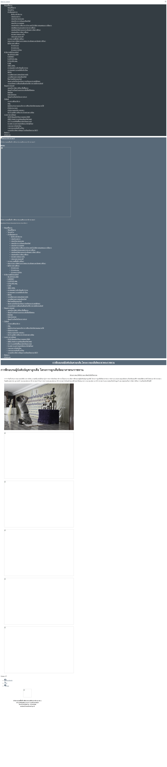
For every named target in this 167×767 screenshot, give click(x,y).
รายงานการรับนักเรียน (14, 126)
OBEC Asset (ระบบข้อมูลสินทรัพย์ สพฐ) (20, 119)
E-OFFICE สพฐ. (12, 59)
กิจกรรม (94, 375)
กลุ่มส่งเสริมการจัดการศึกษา (19, 32)
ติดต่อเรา (7, 132)
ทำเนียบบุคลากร (13, 12)
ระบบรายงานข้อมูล (10, 115)
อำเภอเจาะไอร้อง (16, 50)
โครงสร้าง (11, 10)
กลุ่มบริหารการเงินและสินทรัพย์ (20, 21)
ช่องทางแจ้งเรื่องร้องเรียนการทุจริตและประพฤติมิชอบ (24, 81)
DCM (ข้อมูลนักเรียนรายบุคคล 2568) (19, 117)
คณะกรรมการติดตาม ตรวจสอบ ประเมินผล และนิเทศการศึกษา (27, 41)
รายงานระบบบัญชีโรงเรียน (16, 128)
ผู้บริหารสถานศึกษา (14, 43)
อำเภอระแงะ (15, 45)
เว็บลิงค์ (6, 99)
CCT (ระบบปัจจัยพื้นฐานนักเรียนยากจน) (20, 121)
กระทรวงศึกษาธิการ (14, 101)
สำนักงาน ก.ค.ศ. (13, 108)
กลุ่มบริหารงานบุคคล (17, 23)
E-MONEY (11, 56)
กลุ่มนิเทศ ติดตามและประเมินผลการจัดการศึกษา (26, 30)
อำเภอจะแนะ (15, 48)
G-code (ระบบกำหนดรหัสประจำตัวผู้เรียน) (20, 123)
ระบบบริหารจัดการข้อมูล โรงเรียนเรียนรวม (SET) (23, 130)
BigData (10, 92)
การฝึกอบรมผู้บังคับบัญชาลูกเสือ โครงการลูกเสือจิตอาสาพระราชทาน (83, 362)
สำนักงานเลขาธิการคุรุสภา (16, 110)
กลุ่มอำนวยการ (15, 16)
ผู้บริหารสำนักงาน (16, 14)
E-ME (9, 63)
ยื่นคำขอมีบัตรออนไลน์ (15, 79)
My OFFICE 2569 (13, 54)
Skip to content (5, 2)
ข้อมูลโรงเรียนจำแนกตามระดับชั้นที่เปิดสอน (21, 90)
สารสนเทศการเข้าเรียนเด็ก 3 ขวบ (18, 68)
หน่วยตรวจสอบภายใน (18, 34)
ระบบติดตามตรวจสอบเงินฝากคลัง (18, 74)
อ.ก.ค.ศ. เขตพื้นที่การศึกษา (16, 39)
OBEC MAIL (11, 65)
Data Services (12, 94)
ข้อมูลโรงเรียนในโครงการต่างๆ (17, 97)
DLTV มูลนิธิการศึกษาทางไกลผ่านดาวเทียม (21, 112)
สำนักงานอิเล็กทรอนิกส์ (11, 52)
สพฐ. (9, 103)
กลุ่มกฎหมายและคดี (17, 36)
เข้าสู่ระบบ (7, 135)
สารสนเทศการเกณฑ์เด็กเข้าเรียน (18, 70)
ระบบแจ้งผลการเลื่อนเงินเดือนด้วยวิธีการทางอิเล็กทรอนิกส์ (25, 83)
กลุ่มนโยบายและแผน (17, 19)
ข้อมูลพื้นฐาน (8, 5)
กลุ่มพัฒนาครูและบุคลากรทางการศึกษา (23, 28)
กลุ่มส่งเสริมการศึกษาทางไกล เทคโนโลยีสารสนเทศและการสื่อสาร (31, 25)
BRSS (10, 72)
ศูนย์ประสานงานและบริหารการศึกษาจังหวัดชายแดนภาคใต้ (26, 106)
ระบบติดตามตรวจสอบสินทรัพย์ (17, 77)
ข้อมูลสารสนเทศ (9, 85)
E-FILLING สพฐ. (13, 61)
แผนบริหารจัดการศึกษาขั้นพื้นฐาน (18, 88)
